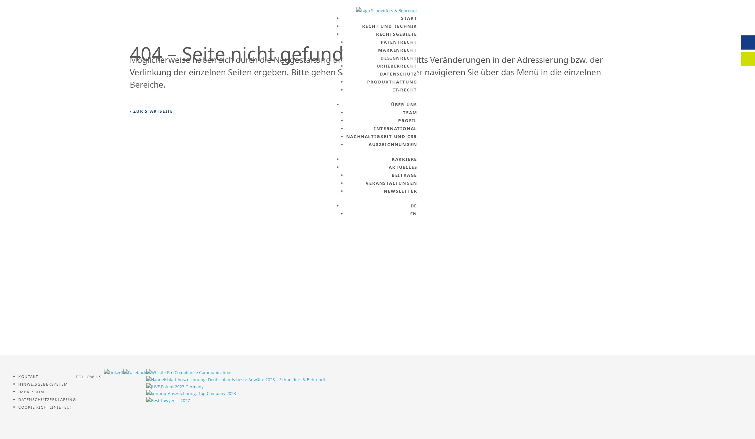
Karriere (404, 159)
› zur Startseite (151, 111)
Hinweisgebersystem (43, 384)
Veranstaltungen (391, 183)
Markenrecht (397, 50)
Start (409, 18)
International (395, 128)
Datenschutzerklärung (47, 399)
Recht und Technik (389, 26)
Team (410, 112)
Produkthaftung (392, 82)
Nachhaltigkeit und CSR (381, 136)
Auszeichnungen (393, 144)
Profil (407, 120)
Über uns (404, 104)
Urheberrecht (397, 66)
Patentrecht (399, 42)
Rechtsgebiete (396, 34)
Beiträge (404, 175)
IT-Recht (405, 90)
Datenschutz (398, 74)
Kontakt (28, 376)
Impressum (31, 391)
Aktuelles (403, 167)
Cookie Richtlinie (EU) (45, 407)
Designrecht (398, 58)
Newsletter (400, 191)
